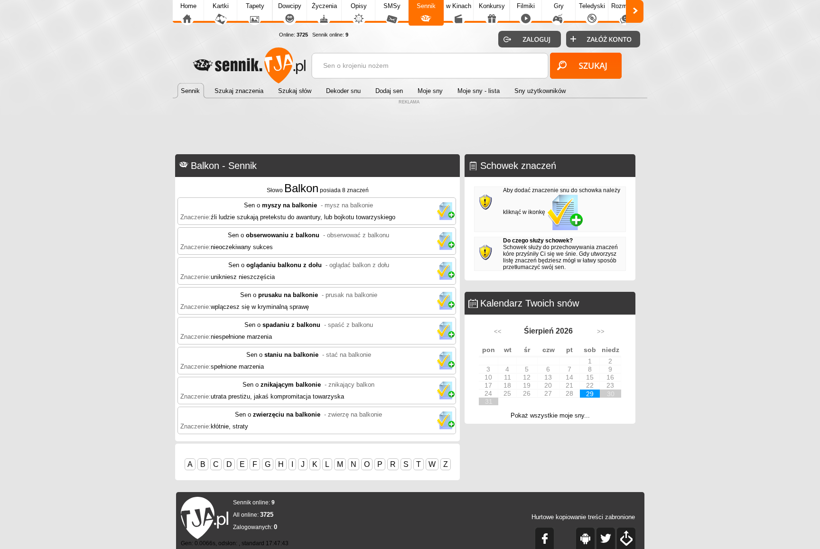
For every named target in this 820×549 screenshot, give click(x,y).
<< (498, 331)
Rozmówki (625, 5)
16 (610, 377)
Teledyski (592, 5)
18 (507, 385)
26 (527, 393)
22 (590, 385)
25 (507, 393)
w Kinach (458, 5)
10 (488, 377)
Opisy (359, 5)
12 (527, 377)
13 (548, 377)
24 (488, 393)
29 (590, 394)
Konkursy (492, 5)
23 (610, 385)
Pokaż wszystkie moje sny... (550, 415)
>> (601, 331)
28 (569, 393)
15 (590, 377)
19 (527, 385)
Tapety (255, 5)
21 (569, 385)
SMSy (392, 5)
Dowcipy (289, 5)
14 (569, 377)
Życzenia (324, 5)
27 (548, 393)
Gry (559, 5)
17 (488, 385)
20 (548, 385)
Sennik (426, 5)
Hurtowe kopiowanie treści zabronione (583, 517)
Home (188, 5)
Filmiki (526, 5)
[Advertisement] (410, 128)
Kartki (221, 5)
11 (507, 377)
